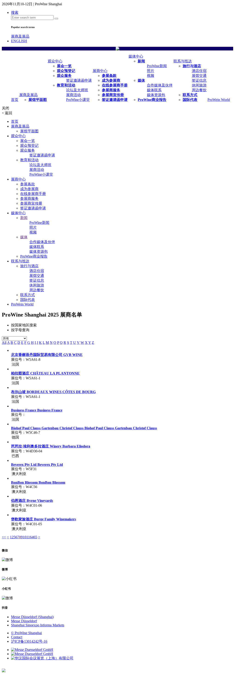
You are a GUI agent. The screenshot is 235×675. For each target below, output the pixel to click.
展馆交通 (199, 76)
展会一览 (64, 66)
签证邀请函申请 (79, 80)
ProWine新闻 (157, 66)
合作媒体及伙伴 (160, 85)
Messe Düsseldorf (24, 621)
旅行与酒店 (192, 66)
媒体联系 (154, 90)
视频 (150, 76)
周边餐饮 (199, 90)
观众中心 (55, 61)
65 (35, 537)
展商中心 (100, 71)
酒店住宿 (199, 71)
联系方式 (190, 95)
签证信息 (199, 80)
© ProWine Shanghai (26, 633)
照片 (150, 71)
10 (24, 537)
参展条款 (109, 76)
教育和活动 (66, 85)
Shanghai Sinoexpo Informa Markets (37, 625)
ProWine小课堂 (78, 100)
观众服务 (64, 76)
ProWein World (218, 100)
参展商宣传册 (113, 95)
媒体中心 (136, 56)
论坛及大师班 (77, 90)
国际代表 (190, 100)
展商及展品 (20, 36)
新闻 (141, 61)
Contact (16, 637)
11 (28, 537)
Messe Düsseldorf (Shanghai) (32, 617)
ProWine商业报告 (152, 100)
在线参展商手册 (115, 85)
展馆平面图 (37, 100)
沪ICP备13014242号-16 (29, 641)
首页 (14, 100)
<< (4, 537)
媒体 (141, 80)
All (4, 342)
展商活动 (73, 95)
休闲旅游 (199, 85)
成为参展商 (111, 80)
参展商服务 (111, 90)
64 (32, 537)
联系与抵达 (182, 61)
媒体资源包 (156, 95)
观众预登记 (66, 71)
